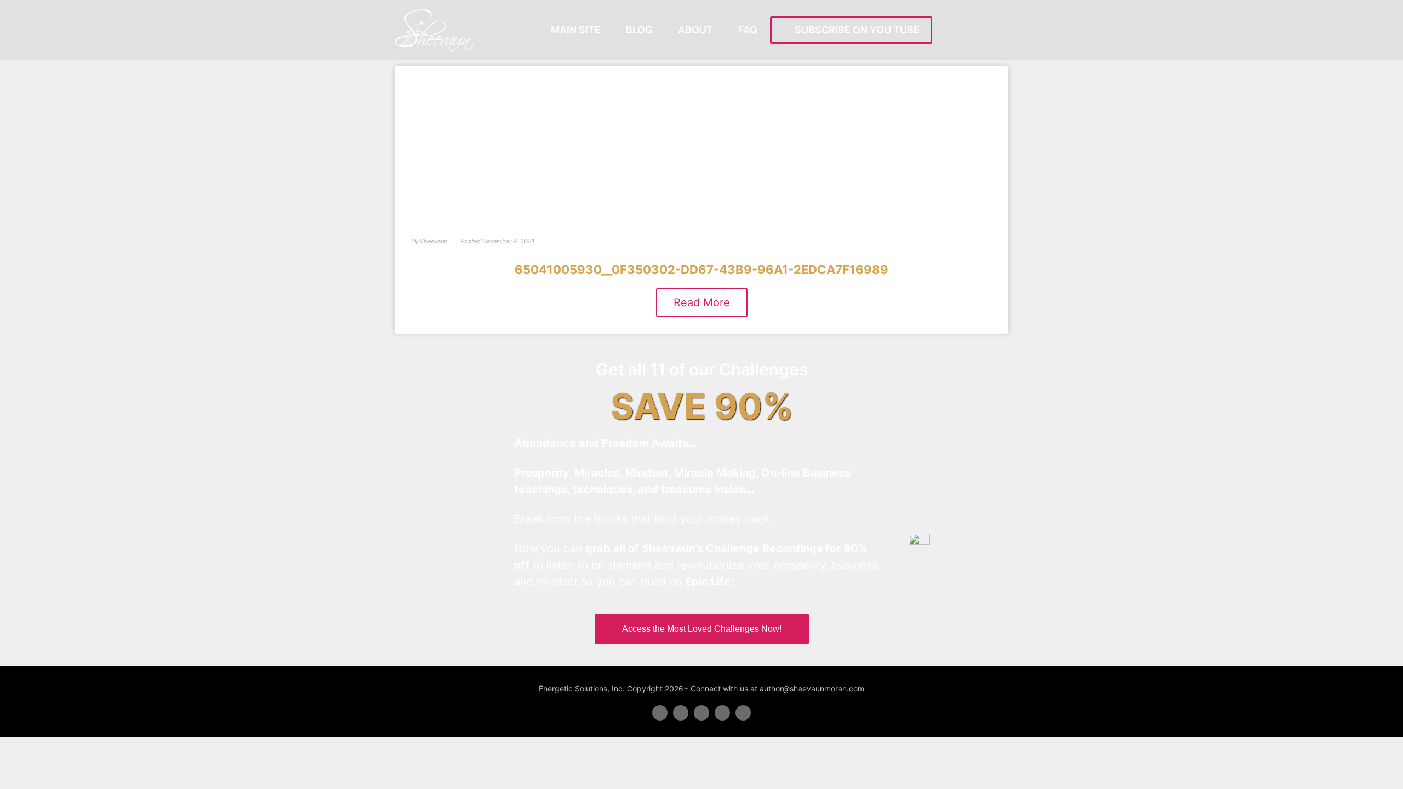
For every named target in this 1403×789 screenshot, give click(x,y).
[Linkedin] (701, 713)
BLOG (639, 30)
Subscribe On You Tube (855, 30)
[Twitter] (680, 713)
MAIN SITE (576, 30)
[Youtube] (722, 713)
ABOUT (695, 30)
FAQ (747, 30)
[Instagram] (743, 713)
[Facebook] (660, 713)
